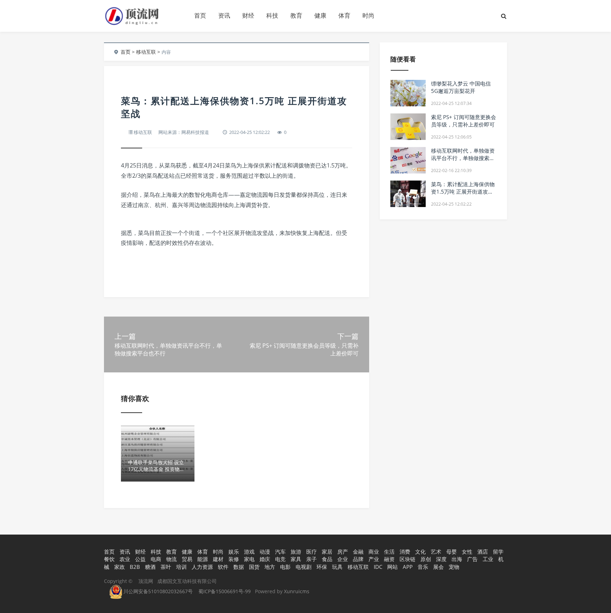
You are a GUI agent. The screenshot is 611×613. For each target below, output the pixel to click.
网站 (392, 566)
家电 (249, 558)
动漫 (265, 551)
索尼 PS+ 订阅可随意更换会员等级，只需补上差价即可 (463, 120)
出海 (457, 558)
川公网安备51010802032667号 (157, 591)
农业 (125, 558)
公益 (140, 558)
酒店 (482, 551)
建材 (218, 558)
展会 (438, 566)
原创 (425, 558)
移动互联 (146, 51)
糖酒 (150, 566)
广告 (472, 558)
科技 (272, 15)
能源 (202, 558)
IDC (378, 566)
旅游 (296, 551)
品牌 (358, 558)
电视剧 (304, 566)
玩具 (337, 566)
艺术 (436, 551)
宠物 (454, 566)
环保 (321, 566)
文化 (420, 551)
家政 (119, 566)
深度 (441, 558)
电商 (156, 558)
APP (408, 566)
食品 (327, 558)
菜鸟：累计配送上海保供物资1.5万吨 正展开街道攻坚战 (463, 191)
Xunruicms (296, 591)
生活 (389, 551)
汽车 (280, 551)
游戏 (249, 551)
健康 (320, 15)
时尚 (368, 15)
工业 (488, 558)
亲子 (311, 558)
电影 (285, 566)
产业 (373, 558)
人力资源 (202, 566)
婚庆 (265, 558)
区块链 (407, 558)
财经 (248, 15)
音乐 (423, 566)
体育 (344, 15)
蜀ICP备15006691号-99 (224, 591)
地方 (269, 566)
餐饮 (109, 558)
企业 (342, 558)
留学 (498, 551)
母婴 (451, 551)
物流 (171, 558)
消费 (405, 551)
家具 (296, 558)
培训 (181, 566)
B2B (135, 566)
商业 (373, 551)
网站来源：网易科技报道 (183, 132)
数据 (238, 566)
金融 (358, 551)
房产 (342, 551)
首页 (200, 15)
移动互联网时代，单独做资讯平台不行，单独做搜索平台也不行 (463, 158)
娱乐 (233, 551)
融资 (389, 558)
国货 (254, 566)
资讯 (224, 15)
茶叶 (166, 566)
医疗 (311, 551)
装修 (233, 558)
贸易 (187, 558)
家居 (327, 551)
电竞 (280, 558)
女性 (467, 551)
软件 (223, 566)
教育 (296, 15)
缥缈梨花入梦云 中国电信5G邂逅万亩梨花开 (461, 87)
